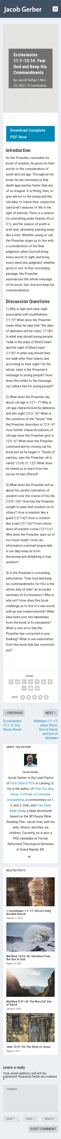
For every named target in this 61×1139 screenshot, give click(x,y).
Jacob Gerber (27, 80)
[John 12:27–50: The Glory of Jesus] (30, 1027)
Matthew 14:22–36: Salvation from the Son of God (28, 957)
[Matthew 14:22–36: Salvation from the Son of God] (30, 936)
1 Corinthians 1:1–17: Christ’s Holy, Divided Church (29, 912)
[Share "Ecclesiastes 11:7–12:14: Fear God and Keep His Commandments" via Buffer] (50, 681)
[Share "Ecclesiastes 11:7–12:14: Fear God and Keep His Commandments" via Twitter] (17, 681)
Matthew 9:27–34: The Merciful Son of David (29, 1003)
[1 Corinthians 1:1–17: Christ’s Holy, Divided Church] (30, 891)
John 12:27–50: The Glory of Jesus (28, 1046)
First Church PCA (22, 783)
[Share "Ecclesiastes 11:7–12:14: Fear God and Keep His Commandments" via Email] (30, 688)
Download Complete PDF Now (27, 133)
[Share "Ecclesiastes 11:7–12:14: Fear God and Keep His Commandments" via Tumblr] (30, 681)
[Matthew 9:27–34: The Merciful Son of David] (30, 982)
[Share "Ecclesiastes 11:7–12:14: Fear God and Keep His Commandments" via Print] (37, 688)
